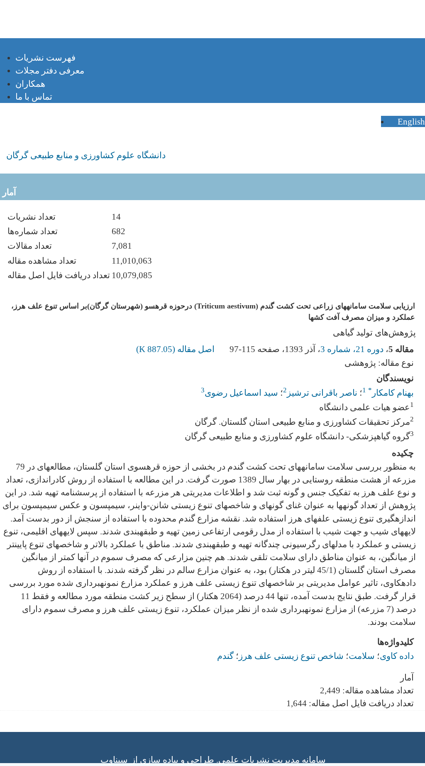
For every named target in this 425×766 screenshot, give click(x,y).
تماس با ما (33, 96)
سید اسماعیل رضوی (241, 392)
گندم (225, 656)
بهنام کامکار (391, 392)
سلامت (362, 656)
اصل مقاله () (176, 349)
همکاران (30, 83)
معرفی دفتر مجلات (49, 70)
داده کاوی (397, 656)
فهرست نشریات (45, 57)
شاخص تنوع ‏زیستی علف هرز (291, 656)
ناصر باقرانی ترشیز (322, 392)
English (410, 121)
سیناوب (114, 759)
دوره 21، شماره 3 (351, 349)
